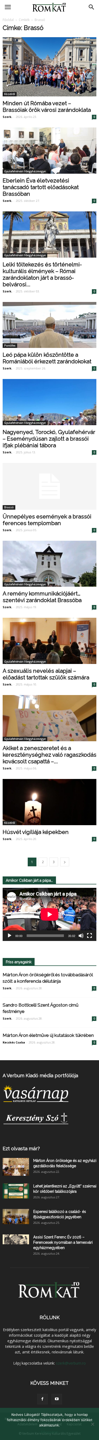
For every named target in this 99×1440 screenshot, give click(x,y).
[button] (91, 7)
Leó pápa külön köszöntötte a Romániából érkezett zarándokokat (47, 358)
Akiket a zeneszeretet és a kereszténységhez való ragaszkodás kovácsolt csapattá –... (49, 755)
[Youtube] (56, 1399)
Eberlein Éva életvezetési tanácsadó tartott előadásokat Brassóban (41, 187)
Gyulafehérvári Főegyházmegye (25, 171)
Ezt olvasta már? (21, 1148)
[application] (49, 914)
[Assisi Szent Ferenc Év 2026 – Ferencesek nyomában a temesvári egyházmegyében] (16, 1239)
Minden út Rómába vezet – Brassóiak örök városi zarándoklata (47, 106)
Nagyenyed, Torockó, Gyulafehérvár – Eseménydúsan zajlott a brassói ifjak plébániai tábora (49, 439)
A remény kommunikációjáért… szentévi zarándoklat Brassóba (42, 596)
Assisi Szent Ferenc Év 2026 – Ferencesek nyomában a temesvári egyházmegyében (63, 1242)
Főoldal (8, 20)
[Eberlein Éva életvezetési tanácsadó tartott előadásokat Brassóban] (49, 150)
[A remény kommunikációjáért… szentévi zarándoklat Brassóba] (49, 564)
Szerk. (7, 117)
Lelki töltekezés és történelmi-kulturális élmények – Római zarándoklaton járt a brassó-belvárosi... (42, 274)
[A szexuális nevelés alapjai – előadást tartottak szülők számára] (49, 641)
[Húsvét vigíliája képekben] (49, 802)
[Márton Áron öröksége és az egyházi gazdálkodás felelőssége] (16, 1167)
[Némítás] (81, 935)
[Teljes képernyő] (89, 935)
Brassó (9, 507)
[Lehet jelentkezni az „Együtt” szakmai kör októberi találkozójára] (16, 1190)
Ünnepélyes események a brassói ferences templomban (47, 519)
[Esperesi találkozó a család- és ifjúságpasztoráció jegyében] (16, 1216)
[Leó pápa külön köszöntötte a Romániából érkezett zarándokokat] (49, 325)
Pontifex (10, 345)
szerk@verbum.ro (71, 1363)
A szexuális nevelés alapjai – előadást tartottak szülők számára (46, 674)
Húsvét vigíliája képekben (36, 832)
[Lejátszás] (9, 935)
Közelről (9, 94)
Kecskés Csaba (14, 1042)
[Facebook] (42, 1399)
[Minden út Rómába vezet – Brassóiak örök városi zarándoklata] (49, 66)
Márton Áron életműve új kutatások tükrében (48, 1035)
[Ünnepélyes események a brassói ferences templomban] (49, 486)
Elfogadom (49, 1432)
